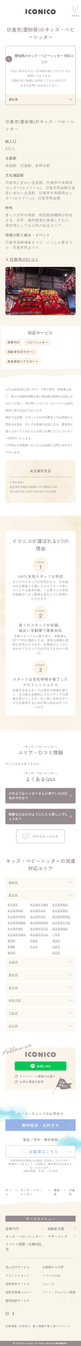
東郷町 (11, 946)
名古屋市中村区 (17, 916)
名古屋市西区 (60, 910)
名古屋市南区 (15, 910)
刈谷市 (56, 946)
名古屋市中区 (38, 916)
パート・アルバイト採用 (59, 1292)
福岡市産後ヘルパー (19, 1292)
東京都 (13, 987)
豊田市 (11, 952)
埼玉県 (13, 1026)
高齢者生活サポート (21, 351)
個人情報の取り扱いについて (51, 1326)
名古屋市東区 (60, 904)
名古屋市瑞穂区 (17, 922)
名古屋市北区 (38, 910)
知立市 (56, 952)
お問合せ (24, 1326)
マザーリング (57, 1236)
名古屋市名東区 (17, 934)
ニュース (48, 1284)
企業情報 (11, 1326)
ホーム (8, 1192)
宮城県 (13, 962)
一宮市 (56, 934)
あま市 (34, 946)
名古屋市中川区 (61, 922)
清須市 (56, 940)
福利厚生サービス (17, 1284)
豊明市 (11, 940)
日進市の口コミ (24, 259)
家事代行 (14, 342)
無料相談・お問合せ (40, 1125)
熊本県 (13, 974)
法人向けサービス (17, 1267)
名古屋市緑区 (60, 928)
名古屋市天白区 (39, 934)
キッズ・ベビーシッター (31, 1192)
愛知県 (13, 895)
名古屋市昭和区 (61, 916)
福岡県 (13, 882)
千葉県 (13, 1013)
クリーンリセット (17, 1275)
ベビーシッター (37, 342)
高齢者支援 (56, 1228)
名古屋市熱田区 (39, 922)
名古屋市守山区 (39, 928)
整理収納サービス (17, 1300)
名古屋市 (13, 904)
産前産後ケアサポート (23, 361)
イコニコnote (51, 1275)
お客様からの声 (53, 1267)
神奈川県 (15, 1000)
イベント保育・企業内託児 (23, 1246)
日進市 (34, 940)
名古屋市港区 (15, 928)
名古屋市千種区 (39, 904)
